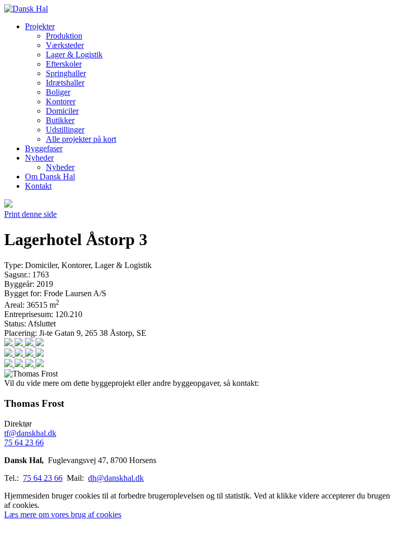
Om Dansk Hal (50, 176)
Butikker (60, 120)
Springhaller (66, 73)
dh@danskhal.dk (116, 478)
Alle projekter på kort (81, 139)
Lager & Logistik (74, 54)
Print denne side (30, 214)
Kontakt (38, 185)
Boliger (58, 92)
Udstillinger (65, 129)
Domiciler (62, 110)
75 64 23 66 (24, 442)
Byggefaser (44, 148)
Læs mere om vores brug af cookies (62, 514)
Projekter (40, 26)
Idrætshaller (65, 82)
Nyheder (39, 157)
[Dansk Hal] (26, 8)
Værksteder (65, 45)
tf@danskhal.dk (30, 433)
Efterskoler (64, 63)
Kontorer (61, 101)
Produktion (64, 35)
